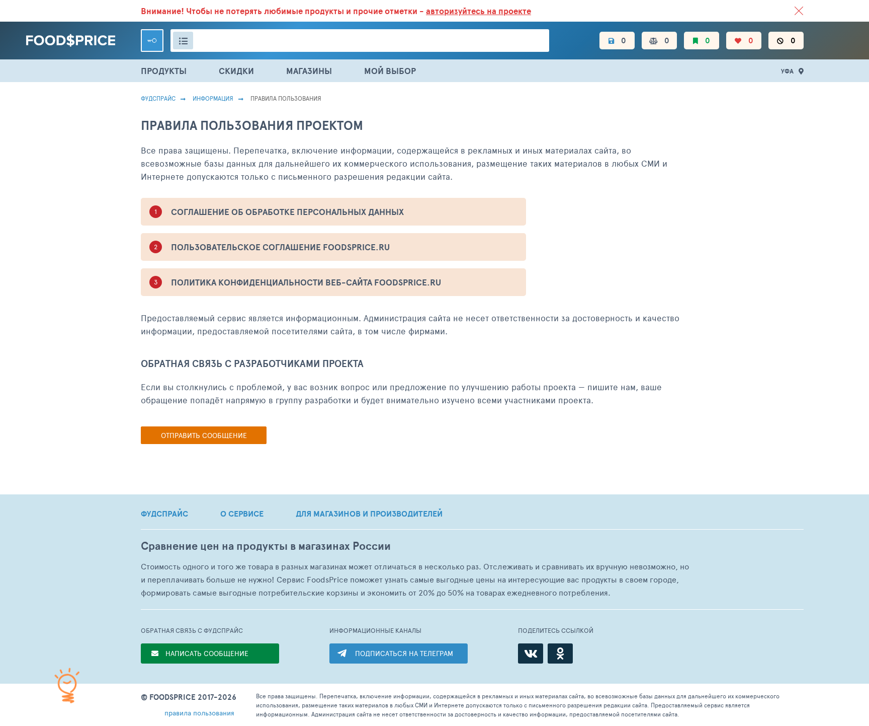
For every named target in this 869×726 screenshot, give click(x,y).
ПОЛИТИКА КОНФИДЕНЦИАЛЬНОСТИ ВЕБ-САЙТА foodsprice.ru (306, 282)
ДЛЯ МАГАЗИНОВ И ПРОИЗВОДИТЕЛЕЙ (369, 514)
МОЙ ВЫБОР (390, 70)
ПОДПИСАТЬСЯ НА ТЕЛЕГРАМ (404, 653)
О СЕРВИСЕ (242, 514)
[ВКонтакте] (530, 653)
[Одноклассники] (560, 653)
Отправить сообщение (204, 435)
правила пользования (199, 712)
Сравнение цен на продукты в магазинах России (266, 546)
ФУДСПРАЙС (164, 514)
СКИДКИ (236, 70)
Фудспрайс (158, 98)
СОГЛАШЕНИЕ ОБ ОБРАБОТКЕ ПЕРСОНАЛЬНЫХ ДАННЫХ (287, 211)
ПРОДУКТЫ (164, 70)
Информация (213, 98)
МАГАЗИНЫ (309, 70)
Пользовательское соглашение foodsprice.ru (280, 247)
